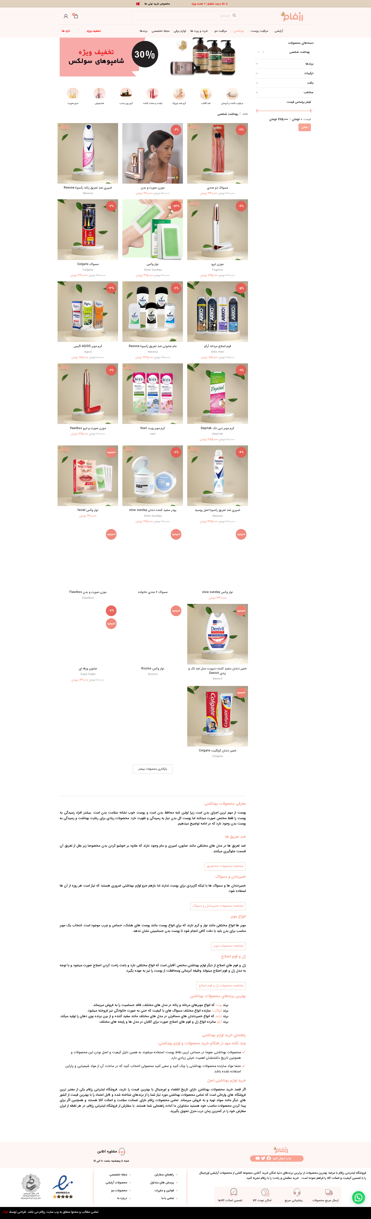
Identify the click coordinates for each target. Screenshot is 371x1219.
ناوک (5, 1212)
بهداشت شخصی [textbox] (299, 52)
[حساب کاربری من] (66, 16)
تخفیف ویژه (94, 31)
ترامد (218, 1016)
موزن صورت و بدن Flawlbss (87, 592)
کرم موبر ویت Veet (152, 428)
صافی (304, 127)
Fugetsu (217, 270)
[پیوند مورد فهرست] (156, 1174)
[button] (358, 1197)
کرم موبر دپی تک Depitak (217, 428)
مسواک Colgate (88, 264)
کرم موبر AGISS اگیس (88, 346)
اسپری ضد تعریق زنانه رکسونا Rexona (88, 187)
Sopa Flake (87, 674)
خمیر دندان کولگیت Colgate (217, 750)
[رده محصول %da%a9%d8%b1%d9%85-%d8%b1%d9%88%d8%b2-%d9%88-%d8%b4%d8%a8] (153, 97)
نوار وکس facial (87, 510)
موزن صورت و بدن (152, 187)
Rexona (88, 194)
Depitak (217, 434)
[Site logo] (292, 16)
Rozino (153, 674)
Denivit (217, 679)
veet (153, 434)
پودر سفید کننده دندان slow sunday (152, 510)
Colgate (87, 270)
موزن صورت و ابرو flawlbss (88, 428)
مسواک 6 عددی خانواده (152, 592)
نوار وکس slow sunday (217, 592)
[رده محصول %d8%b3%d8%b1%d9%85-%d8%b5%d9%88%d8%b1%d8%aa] (99, 97)
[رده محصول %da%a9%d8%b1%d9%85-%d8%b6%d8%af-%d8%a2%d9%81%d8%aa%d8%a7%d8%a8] (232, 97)
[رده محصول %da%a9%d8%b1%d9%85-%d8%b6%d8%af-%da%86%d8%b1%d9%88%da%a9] (206, 97)
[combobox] (284, 51)
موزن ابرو (217, 264)
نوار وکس (153, 264)
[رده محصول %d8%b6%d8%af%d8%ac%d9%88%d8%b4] (126, 97)
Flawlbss (88, 598)
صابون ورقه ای (88, 668)
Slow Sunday (153, 270)
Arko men (217, 352)
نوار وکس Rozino (152, 668)
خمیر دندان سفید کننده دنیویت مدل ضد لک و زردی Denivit (217, 670)
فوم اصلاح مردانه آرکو (217, 346)
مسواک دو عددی (217, 187)
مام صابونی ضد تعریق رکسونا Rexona (152, 346)
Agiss (88, 352)
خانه (245, 114)
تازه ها (66, 31)
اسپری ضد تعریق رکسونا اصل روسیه (217, 510)
